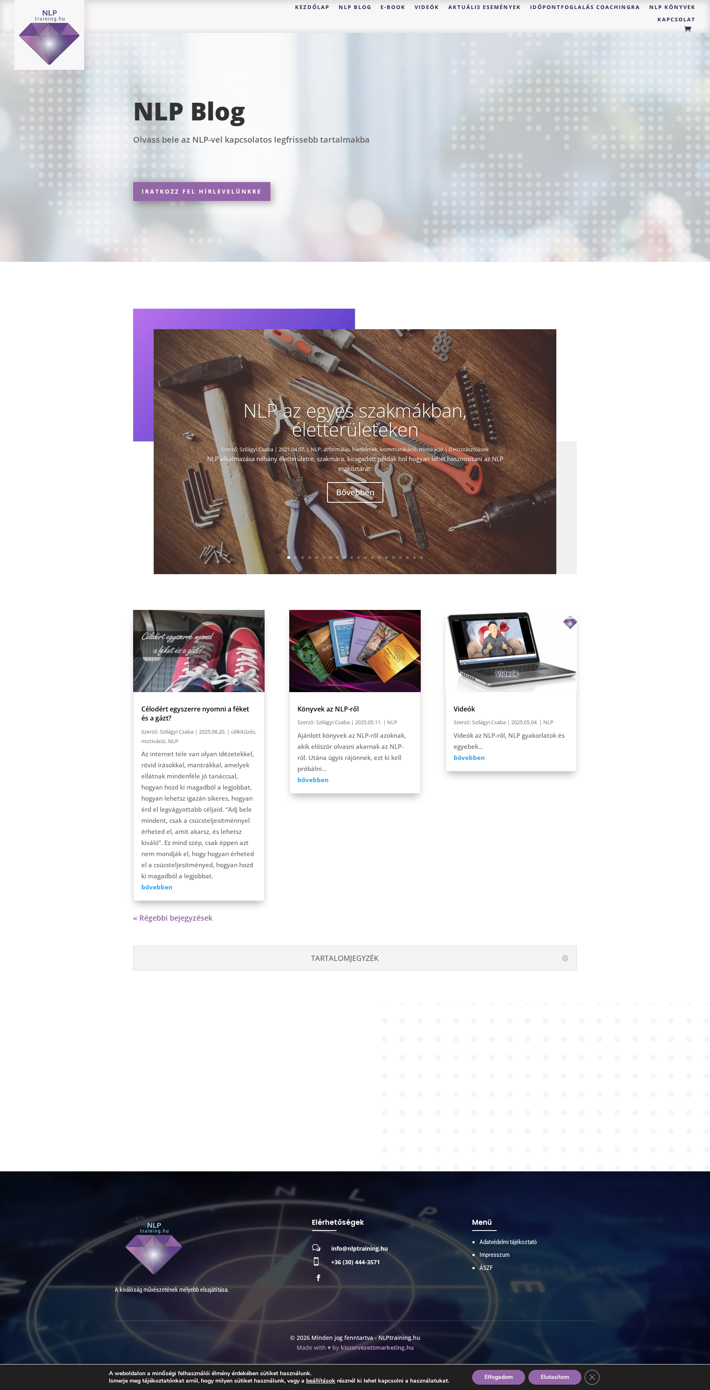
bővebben (157, 887)
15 (386, 557)
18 (407, 557)
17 (400, 557)
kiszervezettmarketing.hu (377, 1347)
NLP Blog (355, 7)
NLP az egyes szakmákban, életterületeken (355, 419)
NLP (316, 449)
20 (421, 557)
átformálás (336, 449)
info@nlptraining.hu (359, 1248)
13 (372, 557)
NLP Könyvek (672, 7)
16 (393, 557)
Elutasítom (555, 1377)
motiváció (431, 449)
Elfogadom (498, 1377)
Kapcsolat (676, 19)
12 (365, 557)
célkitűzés (243, 731)
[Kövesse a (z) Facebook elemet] (318, 1277)
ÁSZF (486, 1268)
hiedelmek (365, 449)
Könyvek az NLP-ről (328, 708)
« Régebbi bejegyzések (172, 918)
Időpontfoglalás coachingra (585, 7)
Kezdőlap (312, 7)
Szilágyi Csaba (256, 449)
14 (379, 557)
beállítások (320, 1381)
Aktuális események (484, 7)
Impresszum (494, 1254)
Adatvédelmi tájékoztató (508, 1242)
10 (351, 557)
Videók (427, 7)
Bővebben (355, 492)
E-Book (393, 7)
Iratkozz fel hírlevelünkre (202, 191)
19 (414, 557)
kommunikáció (398, 449)
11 (358, 557)
